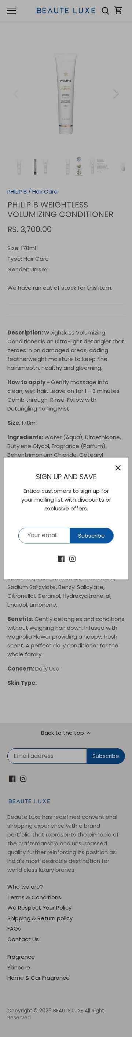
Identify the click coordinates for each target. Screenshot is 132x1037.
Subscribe (91, 535)
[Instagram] (72, 558)
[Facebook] (61, 558)
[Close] (118, 468)
